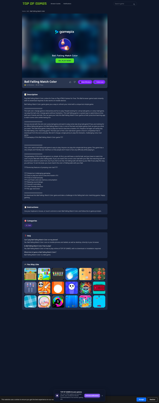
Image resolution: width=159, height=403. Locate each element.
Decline (152, 400)
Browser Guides (56, 3)
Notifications (67, 3)
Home (24, 11)
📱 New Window (85, 82)
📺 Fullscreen (99, 82)
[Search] (134, 4)
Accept (141, 400)
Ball (28, 11)
